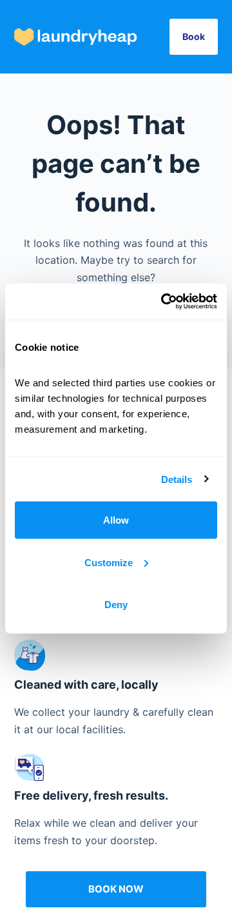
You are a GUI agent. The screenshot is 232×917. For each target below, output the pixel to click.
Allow (116, 520)
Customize (108, 562)
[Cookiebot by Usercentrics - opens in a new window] (163, 301)
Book (193, 36)
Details (177, 478)
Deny (116, 604)
